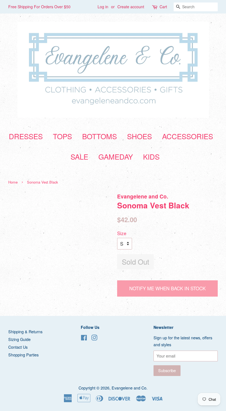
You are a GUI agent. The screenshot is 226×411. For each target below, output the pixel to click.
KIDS (151, 156)
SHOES (139, 136)
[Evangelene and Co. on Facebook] (84, 338)
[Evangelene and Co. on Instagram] (94, 338)
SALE (79, 156)
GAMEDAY (115, 156)
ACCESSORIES (187, 136)
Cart (163, 6)
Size (121, 233)
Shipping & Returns (25, 331)
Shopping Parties (23, 355)
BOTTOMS (99, 136)
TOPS (62, 136)
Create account (130, 6)
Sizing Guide (19, 339)
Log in (103, 6)
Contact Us (18, 347)
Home (13, 182)
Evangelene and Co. (129, 388)
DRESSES (26, 136)
